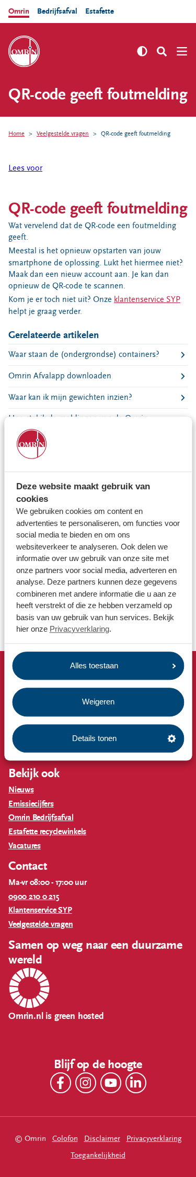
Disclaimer (102, 1138)
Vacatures (24, 846)
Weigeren (98, 701)
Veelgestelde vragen (63, 133)
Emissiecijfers (31, 804)
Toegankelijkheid (98, 1155)
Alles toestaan (94, 665)
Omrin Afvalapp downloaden (59, 376)
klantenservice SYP (147, 300)
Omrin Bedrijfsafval (40, 818)
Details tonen (94, 738)
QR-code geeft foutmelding (135, 133)
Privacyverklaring (79, 628)
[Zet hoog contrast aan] (142, 51)
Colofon (65, 1138)
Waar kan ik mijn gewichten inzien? (70, 397)
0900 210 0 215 (34, 897)
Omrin (18, 11)
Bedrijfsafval (57, 11)
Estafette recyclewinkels (47, 832)
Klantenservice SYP (40, 910)
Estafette (99, 11)
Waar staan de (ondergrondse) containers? (83, 355)
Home (16, 133)
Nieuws (21, 790)
